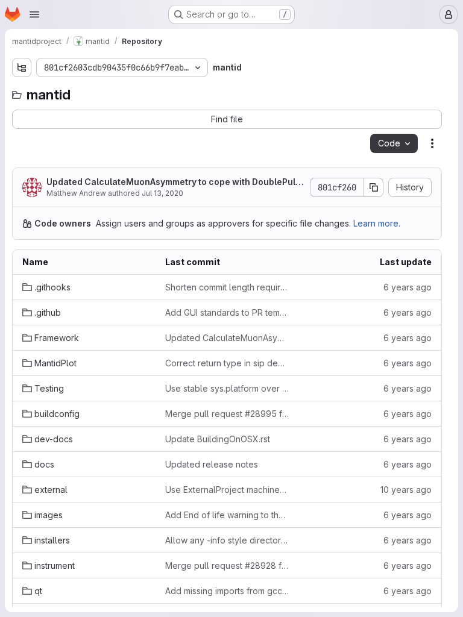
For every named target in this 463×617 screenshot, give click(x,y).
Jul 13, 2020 (162, 193)
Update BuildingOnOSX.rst (217, 439)
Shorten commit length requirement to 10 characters (227, 287)
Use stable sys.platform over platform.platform (227, 388)
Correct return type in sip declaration (227, 363)
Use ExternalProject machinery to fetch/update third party (227, 489)
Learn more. (376, 223)
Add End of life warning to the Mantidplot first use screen (227, 515)
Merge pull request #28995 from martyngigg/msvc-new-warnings (227, 414)
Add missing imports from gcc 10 (227, 591)
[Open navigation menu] (34, 14)
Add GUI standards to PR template (227, 312)
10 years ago (406, 489)
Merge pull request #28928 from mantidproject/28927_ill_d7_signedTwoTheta (227, 565)
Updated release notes (211, 464)
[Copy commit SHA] (373, 187)
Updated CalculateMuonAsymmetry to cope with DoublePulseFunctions (173, 182)
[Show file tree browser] (21, 67)
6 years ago (407, 287)
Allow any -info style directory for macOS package (227, 540)
